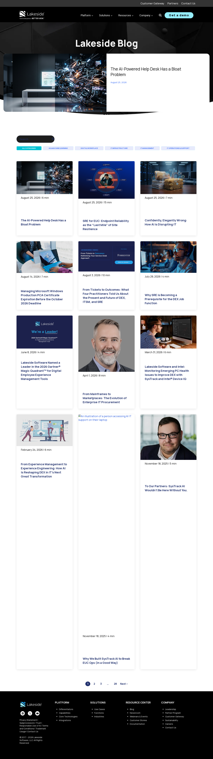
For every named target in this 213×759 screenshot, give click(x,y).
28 (115, 683)
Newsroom (135, 712)
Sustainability (171, 720)
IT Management (147, 148)
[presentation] (54, 83)
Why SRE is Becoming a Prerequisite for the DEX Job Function (164, 299)
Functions (99, 712)
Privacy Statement (28, 720)
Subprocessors (27, 723)
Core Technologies (68, 716)
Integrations (65, 720)
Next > (124, 683)
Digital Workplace (89, 148)
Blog (132, 709)
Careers (169, 724)
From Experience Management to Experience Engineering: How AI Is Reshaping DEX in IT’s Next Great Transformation (44, 470)
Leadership (170, 709)
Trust (38, 723)
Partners (172, 3)
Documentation (137, 724)
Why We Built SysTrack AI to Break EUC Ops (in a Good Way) (106, 661)
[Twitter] (30, 713)
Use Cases (99, 709)
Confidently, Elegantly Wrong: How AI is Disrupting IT (166, 222)
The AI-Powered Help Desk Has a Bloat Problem (146, 71)
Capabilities (64, 712)
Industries (99, 716)
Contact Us (188, 3)
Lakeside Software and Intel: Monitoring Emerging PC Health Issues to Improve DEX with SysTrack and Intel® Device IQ (167, 373)
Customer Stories (138, 720)
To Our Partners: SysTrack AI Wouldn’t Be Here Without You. (166, 488)
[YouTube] (37, 713)
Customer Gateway (152, 3)
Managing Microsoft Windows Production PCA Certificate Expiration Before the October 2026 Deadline (42, 297)
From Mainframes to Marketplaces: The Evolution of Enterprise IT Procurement (105, 398)
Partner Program (173, 712)
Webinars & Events (139, 716)
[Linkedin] (22, 713)
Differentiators (66, 709)
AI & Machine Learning (58, 148)
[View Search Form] (160, 15)
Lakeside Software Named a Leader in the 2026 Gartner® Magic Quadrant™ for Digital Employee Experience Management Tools (41, 371)
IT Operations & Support (178, 148)
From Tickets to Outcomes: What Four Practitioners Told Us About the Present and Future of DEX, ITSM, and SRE (106, 296)
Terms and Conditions (34, 727)
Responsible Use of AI (30, 725)
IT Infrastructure (119, 148)
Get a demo (179, 15)
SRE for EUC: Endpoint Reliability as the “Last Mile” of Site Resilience (106, 225)
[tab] (104, 114)
